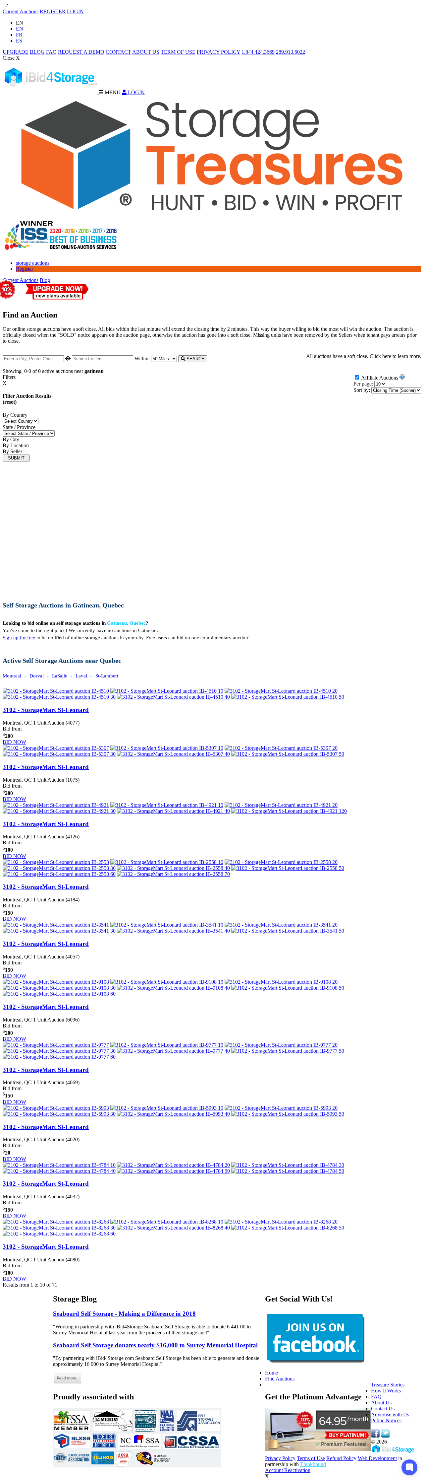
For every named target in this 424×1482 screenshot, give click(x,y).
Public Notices (386, 1420)
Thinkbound (313, 1464)
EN (19, 29)
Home (271, 1373)
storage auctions (32, 263)
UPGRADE (15, 52)
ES (19, 40)
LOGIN (75, 11)
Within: (142, 358)
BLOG (37, 52)
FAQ (51, 52)
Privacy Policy (280, 1458)
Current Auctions (20, 11)
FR (19, 34)
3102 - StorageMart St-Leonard (46, 709)
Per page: (363, 384)
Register (24, 269)
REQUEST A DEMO (81, 52)
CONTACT (118, 52)
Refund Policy (341, 1458)
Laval (81, 675)
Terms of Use (311, 1458)
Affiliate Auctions (379, 378)
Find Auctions (279, 1378)
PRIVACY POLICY (218, 52)
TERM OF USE (178, 52)
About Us (381, 1402)
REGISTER (53, 11)
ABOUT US (145, 52)
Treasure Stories (387, 1384)
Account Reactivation (287, 1470)
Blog (45, 280)
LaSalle (59, 675)
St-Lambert (106, 675)
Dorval (36, 675)
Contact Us (383, 1408)
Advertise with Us (390, 1414)
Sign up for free (19, 637)
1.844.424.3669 (258, 52)
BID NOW (14, 742)
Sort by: (361, 390)
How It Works (386, 1390)
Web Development (377, 1458)
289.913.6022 (290, 52)
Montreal (12, 675)
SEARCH (194, 358)
